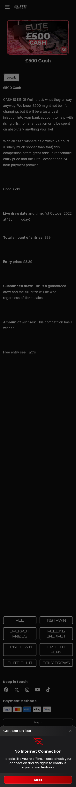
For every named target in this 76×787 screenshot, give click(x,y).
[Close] (70, 730)
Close (38, 780)
